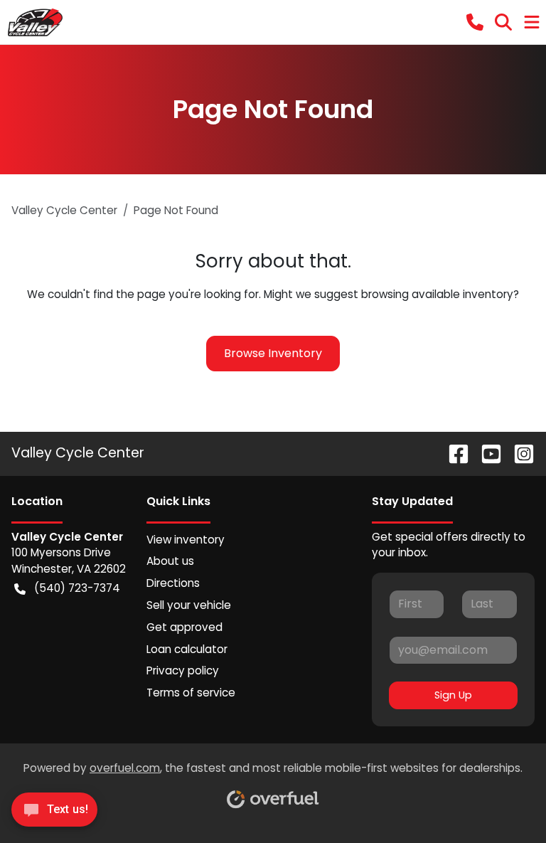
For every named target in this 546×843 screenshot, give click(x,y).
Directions (173, 583)
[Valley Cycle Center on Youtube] (485, 452)
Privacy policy (182, 670)
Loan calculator (187, 649)
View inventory (185, 539)
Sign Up (453, 695)
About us (170, 560)
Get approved (184, 627)
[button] (475, 22)
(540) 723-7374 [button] (77, 587)
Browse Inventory (273, 353)
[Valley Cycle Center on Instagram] (518, 452)
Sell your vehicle (188, 605)
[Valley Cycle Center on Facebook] (453, 452)
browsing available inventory (437, 294)
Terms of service (190, 692)
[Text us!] (54, 813)
